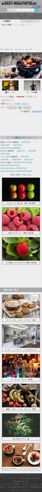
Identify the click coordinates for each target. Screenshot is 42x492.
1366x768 (21, 151)
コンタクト (19, 475)
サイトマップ (14, 478)
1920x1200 (28, 160)
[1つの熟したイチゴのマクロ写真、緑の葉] (21, 260)
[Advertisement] (21, 44)
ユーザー (26, 18)
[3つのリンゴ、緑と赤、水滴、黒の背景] (21, 201)
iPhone (16, 18)
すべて (14, 14)
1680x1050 (16, 160)
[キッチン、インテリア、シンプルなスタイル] (21, 347)
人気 (22, 14)
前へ (14, 92)
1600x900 (32, 151)
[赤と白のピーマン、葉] (21, 436)
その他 (21, 25)
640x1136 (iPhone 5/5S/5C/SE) (13, 168)
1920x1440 (36, 111)
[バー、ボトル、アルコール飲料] (21, 377)
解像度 (7, 21)
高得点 (30, 14)
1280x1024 (5, 145)
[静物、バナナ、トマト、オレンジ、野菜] (21, 407)
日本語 (34, 6)
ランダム (5, 18)
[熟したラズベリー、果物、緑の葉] (21, 230)
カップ (27, 108)
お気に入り (9, 100)
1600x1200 (17, 145)
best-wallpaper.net (20, 481)
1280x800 (24, 157)
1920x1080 (5, 154)
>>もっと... (26, 175)
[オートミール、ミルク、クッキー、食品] (21, 318)
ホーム (4, 14)
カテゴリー (29, 21)
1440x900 (4, 160)
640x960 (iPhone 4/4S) (10, 165)
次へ (28, 92)
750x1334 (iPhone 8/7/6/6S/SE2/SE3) (16, 171)
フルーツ (29, 25)
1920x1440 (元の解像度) (10, 148)
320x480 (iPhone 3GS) (22, 162)
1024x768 (25, 142)
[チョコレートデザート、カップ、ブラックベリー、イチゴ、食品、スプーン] (21, 466)
